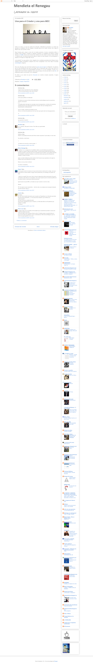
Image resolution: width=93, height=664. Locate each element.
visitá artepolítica (67, 172)
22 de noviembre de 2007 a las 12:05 (26, 93)
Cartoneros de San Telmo (70, 361)
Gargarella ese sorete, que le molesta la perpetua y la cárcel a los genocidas (73, 534)
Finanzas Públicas (68, 471)
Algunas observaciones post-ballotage (72, 457)
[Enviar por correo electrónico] (35, 79)
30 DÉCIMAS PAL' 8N (68, 554)
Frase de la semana (68, 605)
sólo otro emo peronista (69, 509)
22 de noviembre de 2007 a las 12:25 (26, 145)
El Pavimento (67, 626)
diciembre (66, 95)
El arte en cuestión (68, 370)
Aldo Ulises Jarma (68, 434)
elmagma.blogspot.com (69, 271)
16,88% (21, 54)
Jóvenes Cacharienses (69, 463)
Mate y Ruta (67, 416)
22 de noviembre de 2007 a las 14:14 (26, 166)
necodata (66, 390)
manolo (20, 193)
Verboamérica (67, 553)
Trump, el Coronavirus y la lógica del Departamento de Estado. (72, 233)
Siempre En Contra (68, 476)
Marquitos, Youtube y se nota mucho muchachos (73, 356)
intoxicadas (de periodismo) (70, 604)
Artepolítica (66, 315)
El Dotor (66, 504)
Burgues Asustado (68, 306)
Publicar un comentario (22, 220)
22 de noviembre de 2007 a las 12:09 (26, 115)
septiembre (66, 101)
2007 (65, 93)
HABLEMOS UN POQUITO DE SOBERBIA (72, 436)
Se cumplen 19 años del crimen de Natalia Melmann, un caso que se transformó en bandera (70, 240)
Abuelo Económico (68, 591)
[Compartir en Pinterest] (40, 79)
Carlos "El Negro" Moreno (69, 514)
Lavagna (21, 81)
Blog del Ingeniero (68, 298)
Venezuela (35, 74)
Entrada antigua (54, 226)
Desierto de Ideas (68, 430)
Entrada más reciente (20, 226)
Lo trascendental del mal (69, 510)
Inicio (38, 226)
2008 (65, 92)
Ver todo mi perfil (66, 46)
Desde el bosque (68, 566)
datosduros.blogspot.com (70, 557)
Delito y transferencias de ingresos (72, 560)
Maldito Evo (66, 519)
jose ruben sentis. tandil (69, 178)
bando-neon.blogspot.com (70, 446)
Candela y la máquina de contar (70, 583)
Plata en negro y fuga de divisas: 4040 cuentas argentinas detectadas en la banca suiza (70, 496)
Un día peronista (68, 374)
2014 (65, 80)
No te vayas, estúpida (69, 538)
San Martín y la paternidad (69, 188)
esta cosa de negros (41, 66)
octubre (65, 99)
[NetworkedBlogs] (70, 142)
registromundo (67, 221)
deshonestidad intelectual (70, 229)
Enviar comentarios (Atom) (39, 230)
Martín (65, 320)
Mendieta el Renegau (32, 6)
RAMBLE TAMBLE (68, 199)
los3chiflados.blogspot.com (70, 574)
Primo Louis (21, 208)
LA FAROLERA (67, 620)
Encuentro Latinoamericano (70, 454)
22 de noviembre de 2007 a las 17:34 (26, 206)
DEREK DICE (67, 484)
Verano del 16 (66, 443)
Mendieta (20, 124)
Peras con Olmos (72, 375)
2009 (65, 90)
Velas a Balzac (67, 613)
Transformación (72, 400)
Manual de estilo (72, 522)
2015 (65, 79)
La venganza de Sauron (69, 500)
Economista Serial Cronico (70, 276)
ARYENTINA (67, 328)
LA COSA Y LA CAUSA (69, 214)
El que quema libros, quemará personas (72, 223)
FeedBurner (73, 118)
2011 (65, 86)
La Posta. (71, 391)
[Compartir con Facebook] (38, 79)
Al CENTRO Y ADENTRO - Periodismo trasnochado (70, 494)
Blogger (56, 661)
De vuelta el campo (68, 255)
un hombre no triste (68, 353)
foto (55, 70)
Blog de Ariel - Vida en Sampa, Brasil (69, 517)
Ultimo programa (67, 610)
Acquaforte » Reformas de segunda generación (70, 549)
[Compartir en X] (37, 79)
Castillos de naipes (68, 431)
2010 (65, 88)
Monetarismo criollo (68, 277)
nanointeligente (18, 62)
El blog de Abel (67, 187)
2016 (65, 77)
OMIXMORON (67, 262)
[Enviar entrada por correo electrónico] (32, 79)
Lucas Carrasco (67, 382)
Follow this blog (70, 144)
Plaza (65, 551)
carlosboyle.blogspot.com (70, 267)
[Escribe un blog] (36, 79)
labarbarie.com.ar (68, 238)
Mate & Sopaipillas (68, 586)
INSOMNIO (66, 582)
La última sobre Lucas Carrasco (70, 371)
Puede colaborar (68, 543)
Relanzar (71, 383)
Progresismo (26, 81)
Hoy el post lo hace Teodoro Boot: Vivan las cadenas (73, 300)
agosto (65, 103)
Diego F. (20, 169)
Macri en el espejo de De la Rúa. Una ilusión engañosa (73, 411)
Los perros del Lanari (69, 442)
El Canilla (66, 257)
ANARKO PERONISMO (69, 345)
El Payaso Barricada (68, 399)
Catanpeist (66, 530)
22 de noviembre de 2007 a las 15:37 (26, 190)
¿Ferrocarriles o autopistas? (69, 592)
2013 (65, 82)
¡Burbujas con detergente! (70, 513)
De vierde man (67, 336)
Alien (65, 501)
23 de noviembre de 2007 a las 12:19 (26, 217)
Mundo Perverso (68, 521)
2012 (65, 84)
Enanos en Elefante (68, 190)
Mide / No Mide (67, 421)
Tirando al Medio (68, 254)
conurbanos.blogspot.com (70, 290)
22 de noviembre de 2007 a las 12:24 (26, 121)
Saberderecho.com (68, 209)
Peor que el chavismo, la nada (70, 269)
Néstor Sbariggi (21, 148)
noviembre (66, 97)
